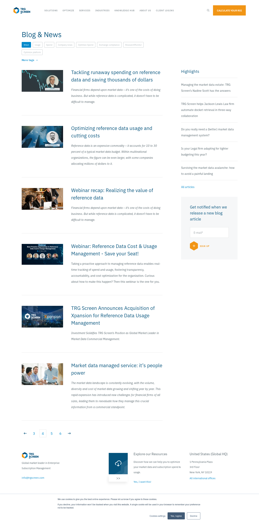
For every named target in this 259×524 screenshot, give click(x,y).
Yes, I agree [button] (176, 515)
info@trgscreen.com (33, 477)
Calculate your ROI (229, 10)
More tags (28, 60)
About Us (145, 10)
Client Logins (165, 10)
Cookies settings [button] (157, 515)
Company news (65, 44)
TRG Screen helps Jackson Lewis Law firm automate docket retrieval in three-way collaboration (207, 110)
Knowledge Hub (125, 10)
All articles (188, 187)
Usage (38, 44)
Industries (102, 10)
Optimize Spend (85, 44)
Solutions (51, 10)
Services (84, 10)
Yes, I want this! (142, 481)
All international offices (202, 478)
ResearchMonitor (133, 44)
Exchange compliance (109, 44)
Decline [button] (193, 515)
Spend (49, 44)
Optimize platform (32, 52)
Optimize (68, 10)
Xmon (26, 44)
